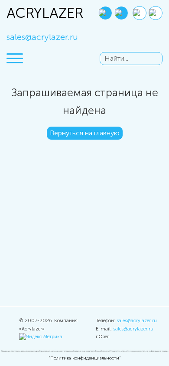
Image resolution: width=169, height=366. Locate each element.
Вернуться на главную (85, 133)
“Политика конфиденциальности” (85, 358)
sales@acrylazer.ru (42, 37)
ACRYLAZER (26, 13)
